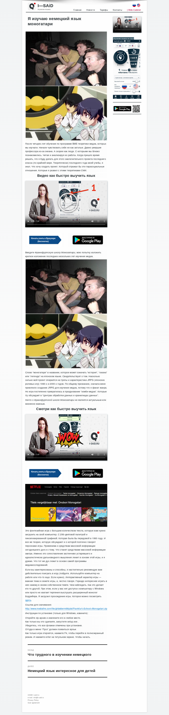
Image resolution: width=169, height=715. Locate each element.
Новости (90, 10)
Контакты (117, 10)
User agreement (34, 702)
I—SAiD (45, 5)
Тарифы (104, 10)
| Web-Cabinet (134, 10)
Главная (77, 10)
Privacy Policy (33, 700)
